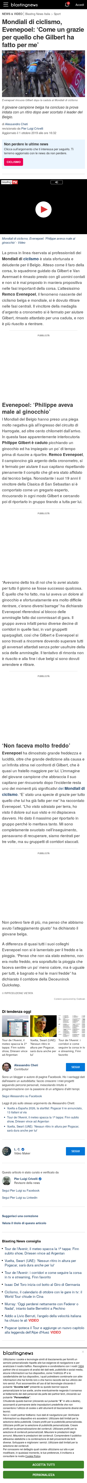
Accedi (79, 5)
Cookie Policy (32, 1456)
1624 (81, 1366)
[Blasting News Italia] (24, 4)
